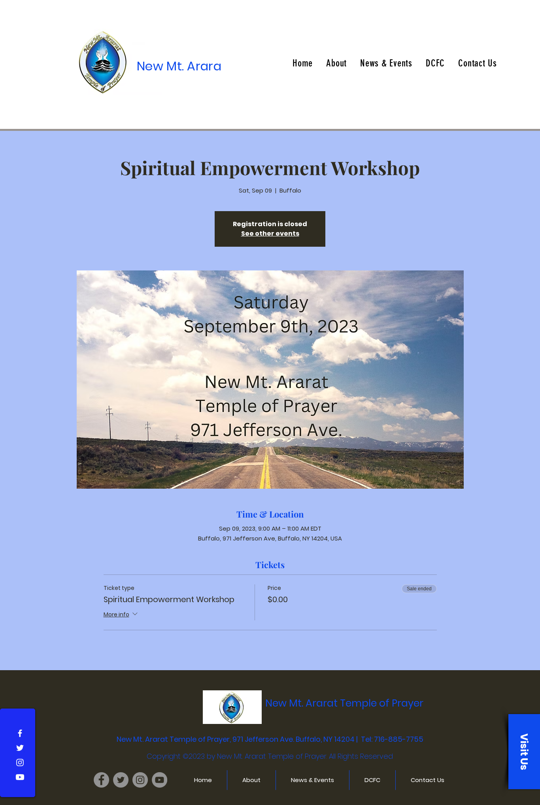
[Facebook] (20, 733)
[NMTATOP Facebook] (101, 780)
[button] (524, 751)
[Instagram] (20, 762)
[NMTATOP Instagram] (140, 780)
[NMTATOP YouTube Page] (159, 780)
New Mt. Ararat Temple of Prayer (344, 703)
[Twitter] (20, 748)
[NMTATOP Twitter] (120, 780)
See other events (270, 233)
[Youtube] (20, 777)
